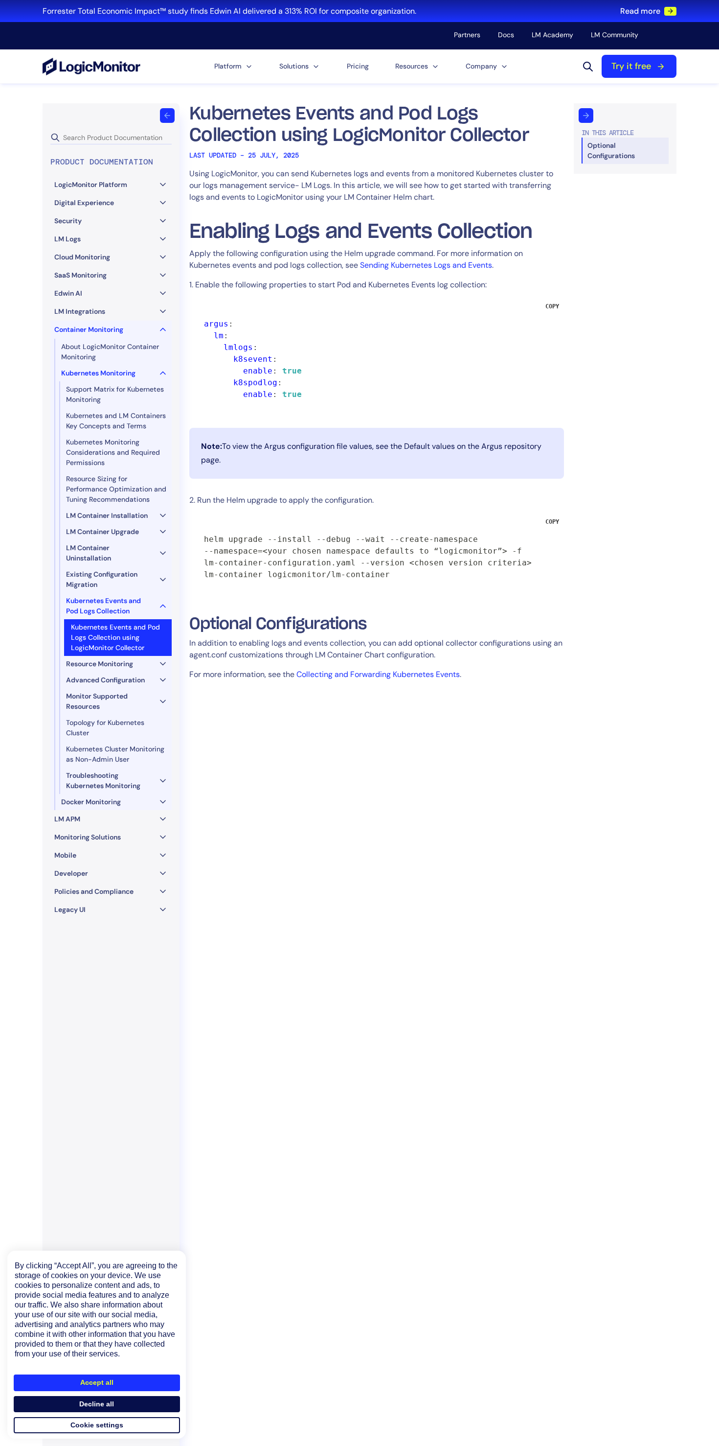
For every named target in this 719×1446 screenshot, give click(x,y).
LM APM (67, 819)
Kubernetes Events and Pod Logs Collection (103, 605)
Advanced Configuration (105, 680)
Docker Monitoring (91, 801)
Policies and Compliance (94, 891)
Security (68, 220)
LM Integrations (79, 311)
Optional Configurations (611, 150)
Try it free (631, 66)
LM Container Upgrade (102, 531)
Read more (640, 11)
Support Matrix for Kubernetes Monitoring (115, 394)
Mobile (65, 855)
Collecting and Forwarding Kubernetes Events (378, 674)
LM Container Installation (107, 515)
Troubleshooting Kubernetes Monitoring (103, 780)
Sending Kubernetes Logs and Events (426, 265)
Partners (467, 34)
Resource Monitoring (99, 663)
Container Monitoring (88, 329)
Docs (506, 34)
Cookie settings (96, 1425)
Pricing (358, 66)
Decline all (96, 1404)
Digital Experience (84, 202)
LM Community (614, 34)
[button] (233, 66)
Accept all (96, 1382)
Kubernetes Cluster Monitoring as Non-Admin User (115, 754)
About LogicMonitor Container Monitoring (110, 351)
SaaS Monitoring (80, 275)
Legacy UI (70, 909)
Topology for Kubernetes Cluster (105, 727)
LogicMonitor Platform (90, 184)
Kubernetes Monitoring (98, 373)
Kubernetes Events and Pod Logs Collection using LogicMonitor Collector (115, 637)
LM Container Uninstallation (88, 552)
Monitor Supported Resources (97, 701)
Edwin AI (68, 293)
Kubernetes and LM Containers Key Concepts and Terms (116, 420)
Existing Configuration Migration (101, 579)
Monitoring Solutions (87, 837)
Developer (71, 873)
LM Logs (67, 238)
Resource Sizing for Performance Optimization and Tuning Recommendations (116, 489)
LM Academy (552, 34)
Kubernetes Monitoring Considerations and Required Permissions (113, 452)
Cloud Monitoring (82, 257)
